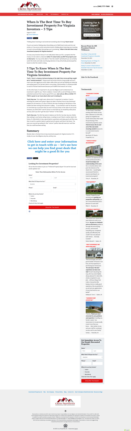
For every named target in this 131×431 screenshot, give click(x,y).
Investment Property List (35, 392)
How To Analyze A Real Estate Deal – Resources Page (88, 392)
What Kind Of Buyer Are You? (37, 181)
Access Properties (107, 14)
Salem (32, 196)
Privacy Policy (59, 392)
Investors (40, 14)
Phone (31, 188)
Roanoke (33, 198)
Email (55, 188)
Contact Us (64, 14)
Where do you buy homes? (36, 194)
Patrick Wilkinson (33, 35)
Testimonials (54, 14)
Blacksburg (34, 201)
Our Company (96, 14)
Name (31, 175)
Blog (65, 392)
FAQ (47, 14)
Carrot (76, 429)
